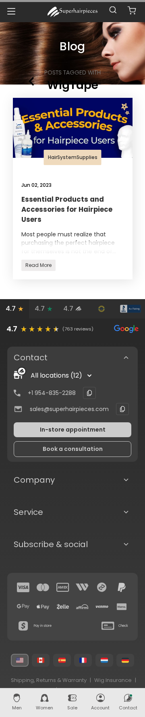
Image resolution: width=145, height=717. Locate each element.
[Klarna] (121, 607)
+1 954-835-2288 (52, 393)
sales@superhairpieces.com (69, 409)
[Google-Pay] (23, 607)
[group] (72, 328)
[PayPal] (121, 587)
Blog (72, 46)
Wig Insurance (113, 680)
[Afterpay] (101, 587)
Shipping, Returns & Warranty (49, 680)
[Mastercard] (43, 587)
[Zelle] (62, 607)
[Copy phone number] (89, 393)
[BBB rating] (130, 308)
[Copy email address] (122, 409)
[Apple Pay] (43, 607)
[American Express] (62, 587)
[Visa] (23, 587)
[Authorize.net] (101, 308)
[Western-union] (82, 587)
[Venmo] (101, 607)
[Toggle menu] (11, 11)
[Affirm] (82, 607)
